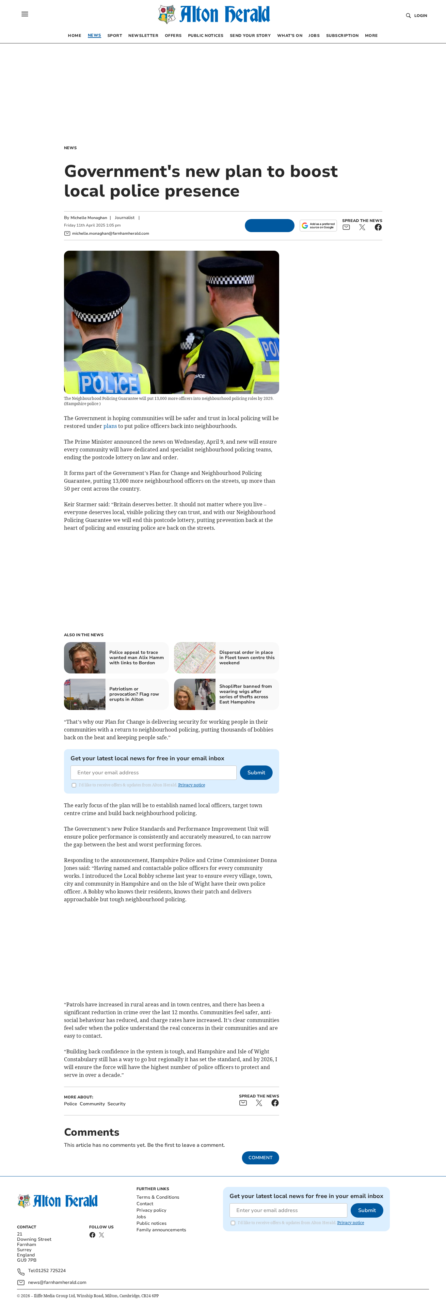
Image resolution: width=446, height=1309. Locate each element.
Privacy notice (191, 784)
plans (110, 426)
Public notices (151, 1223)
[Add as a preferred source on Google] (318, 225)
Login (420, 15)
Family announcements (161, 1230)
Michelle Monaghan (89, 217)
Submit (256, 772)
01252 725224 (51, 1271)
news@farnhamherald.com (57, 1282)
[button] (25, 14)
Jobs (141, 1217)
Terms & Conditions (157, 1197)
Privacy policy (151, 1210)
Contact (144, 1204)
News (70, 147)
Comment (260, 1158)
